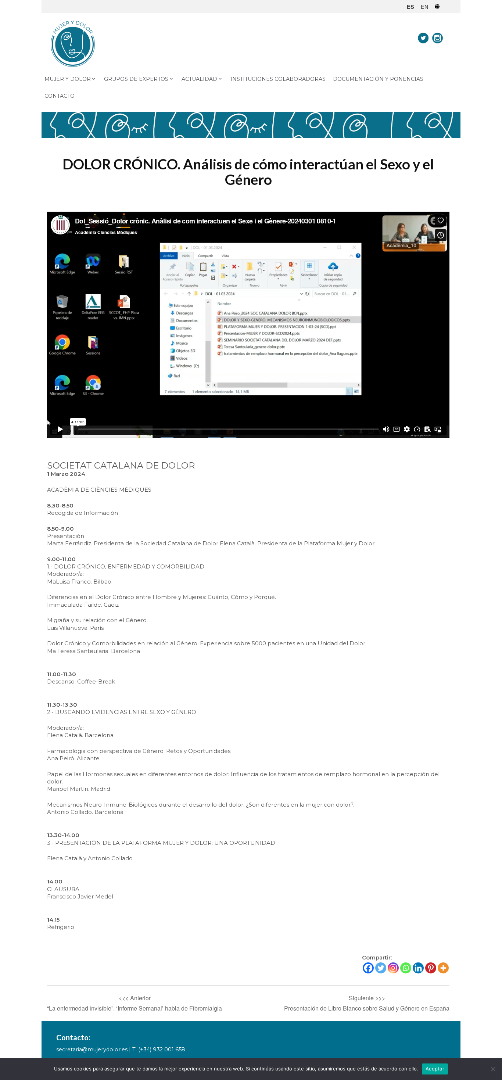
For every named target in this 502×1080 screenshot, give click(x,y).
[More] (443, 967)
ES (410, 6)
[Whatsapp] (405, 967)
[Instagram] (393, 967)
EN (424, 6)
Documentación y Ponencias (378, 79)
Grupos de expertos (136, 79)
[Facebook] (368, 967)
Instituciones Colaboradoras (278, 79)
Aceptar (435, 1069)
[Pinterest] (430, 967)
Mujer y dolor (67, 79)
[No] (492, 1069)
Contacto (59, 96)
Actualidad (199, 79)
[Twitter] (380, 967)
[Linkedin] (418, 967)
